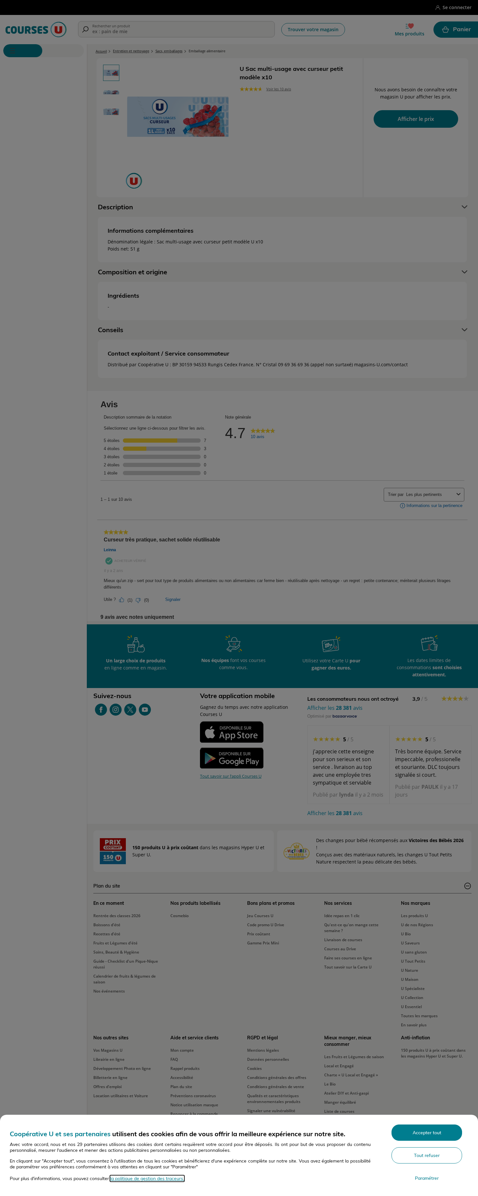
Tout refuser (427, 1155)
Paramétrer (427, 1178)
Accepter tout (427, 1133)
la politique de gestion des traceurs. (147, 1178)
